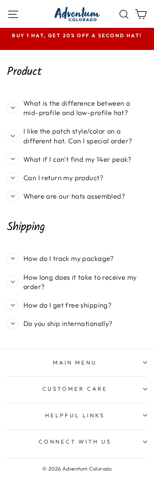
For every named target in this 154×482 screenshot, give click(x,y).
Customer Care (75, 388)
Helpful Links (75, 415)
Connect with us (75, 441)
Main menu (75, 362)
